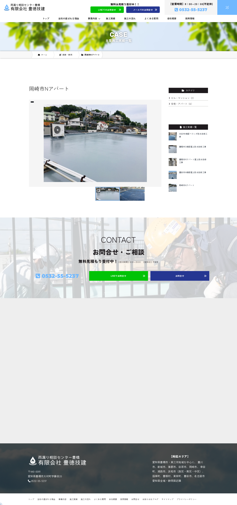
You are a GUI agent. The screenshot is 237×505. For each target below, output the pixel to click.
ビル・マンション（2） (183, 98)
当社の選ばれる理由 (68, 18)
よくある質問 (151, 18)
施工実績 (110, 18)
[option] (95, 143)
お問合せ (135, 499)
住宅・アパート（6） (182, 103)
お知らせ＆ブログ (150, 499)
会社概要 (171, 18)
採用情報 (189, 18)
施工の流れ (130, 18)
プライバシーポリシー (187, 499)
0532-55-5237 (39, 481)
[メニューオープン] (222, 6)
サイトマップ (167, 499)
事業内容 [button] (92, 18)
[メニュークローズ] (223, 7)
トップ (46, 18)
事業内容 (62, 499)
